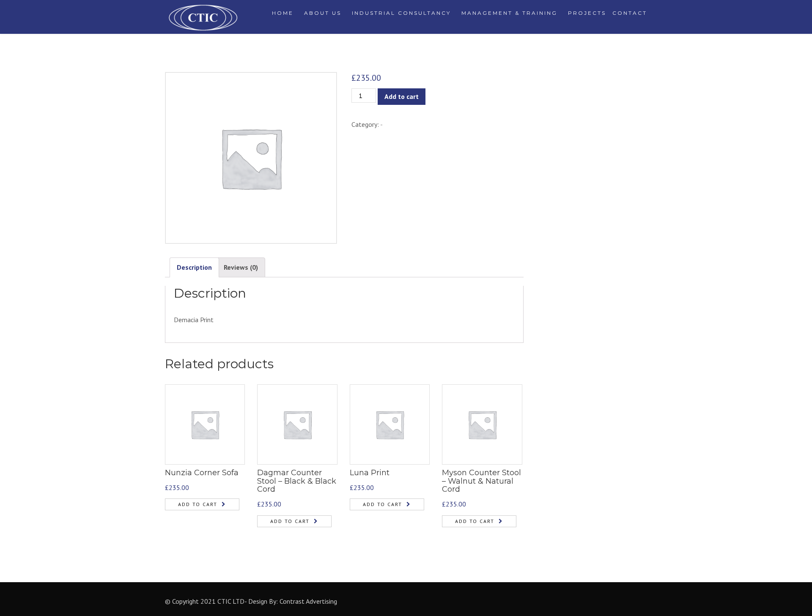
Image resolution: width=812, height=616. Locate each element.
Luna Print (370, 472)
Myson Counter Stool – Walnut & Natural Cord (481, 481)
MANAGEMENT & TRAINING (509, 13)
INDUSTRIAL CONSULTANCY (401, 13)
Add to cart (401, 96)
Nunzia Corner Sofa (202, 472)
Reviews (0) (241, 267)
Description (194, 267)
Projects (587, 13)
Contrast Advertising (308, 601)
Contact (629, 13)
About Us (322, 13)
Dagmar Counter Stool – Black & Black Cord (296, 481)
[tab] (194, 267)
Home (283, 13)
